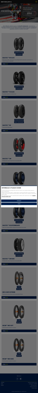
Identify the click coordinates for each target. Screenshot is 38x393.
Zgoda (19, 203)
